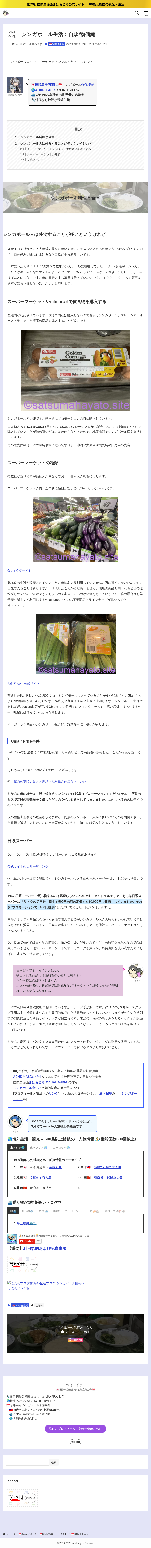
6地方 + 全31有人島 (107, 1167)
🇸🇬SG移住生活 (56, 44)
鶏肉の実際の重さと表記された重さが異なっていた (50, 781)
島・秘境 (105, 1093)
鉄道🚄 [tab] (43, 1211)
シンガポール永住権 (27, 1087)
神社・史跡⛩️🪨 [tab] (115, 1211)
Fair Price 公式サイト (23, 683)
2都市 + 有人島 (41, 1177)
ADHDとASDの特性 (27, 1076)
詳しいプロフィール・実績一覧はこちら (75, 1429)
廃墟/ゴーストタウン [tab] (66, 1211)
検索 (54, 1462)
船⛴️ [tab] (13, 1211)
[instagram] (72, 1441)
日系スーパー (35, 159)
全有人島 (55, 1167)
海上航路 (23, 1223)
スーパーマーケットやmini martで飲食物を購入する (59, 149)
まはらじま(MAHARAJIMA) (48, 1082)
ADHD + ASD (45, 89)
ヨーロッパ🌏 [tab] (61, 1147)
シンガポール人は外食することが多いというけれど (56, 143)
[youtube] (78, 1441)
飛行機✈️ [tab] (27, 1211)
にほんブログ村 (18, 1288)
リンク (53, 1093)
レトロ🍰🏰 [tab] (91, 1211)
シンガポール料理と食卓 (37, 137)
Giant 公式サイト (19, 570)
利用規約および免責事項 (44, 1248)
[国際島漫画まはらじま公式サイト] (6, 13)
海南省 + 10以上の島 (108, 1177)
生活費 (39, 1305)
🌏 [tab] (17, 1147)
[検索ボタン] (137, 13)
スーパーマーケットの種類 (43, 154)
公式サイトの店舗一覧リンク (27, 866)
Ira (46, 84)
